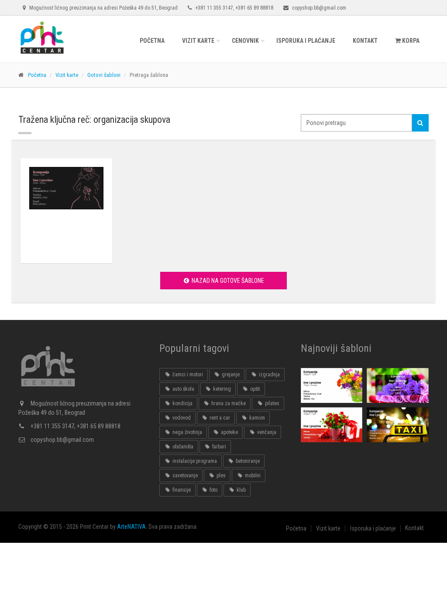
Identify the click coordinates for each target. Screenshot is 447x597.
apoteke (229, 432)
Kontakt (365, 40)
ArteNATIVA (131, 526)
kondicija (182, 403)
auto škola (182, 389)
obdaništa (182, 447)
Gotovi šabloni (103, 75)
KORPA (410, 40)
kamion (256, 418)
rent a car (219, 418)
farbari (218, 447)
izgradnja (269, 374)
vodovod (181, 418)
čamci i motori (187, 374)
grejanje (230, 374)
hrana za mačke (228, 403)
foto (212, 490)
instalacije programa (194, 461)
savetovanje (184, 475)
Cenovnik (245, 40)
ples (220, 475)
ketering (221, 389)
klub (240, 490)
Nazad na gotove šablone (227, 280)
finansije (181, 490)
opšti (254, 389)
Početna (152, 40)
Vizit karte (198, 40)
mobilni (252, 475)
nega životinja (186, 432)
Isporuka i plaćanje (305, 40)
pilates (271, 403)
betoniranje (247, 461)
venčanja (266, 432)
